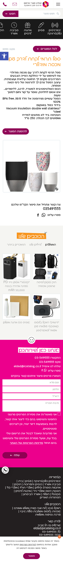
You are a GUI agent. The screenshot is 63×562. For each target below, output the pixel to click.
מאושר (31, 556)
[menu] (58, 4)
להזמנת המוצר (17, 131)
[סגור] (59, 537)
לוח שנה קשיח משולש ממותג (30, 508)
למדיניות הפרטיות (28, 544)
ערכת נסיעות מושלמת (48, 514)
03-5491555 (42, 358)
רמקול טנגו (54, 508)
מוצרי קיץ (12, 487)
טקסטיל (56, 494)
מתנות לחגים (23, 491)
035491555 (52, 209)
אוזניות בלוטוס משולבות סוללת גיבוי (40, 511)
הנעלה (46, 494)
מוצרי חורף (26, 487)
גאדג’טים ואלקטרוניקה (47, 481)
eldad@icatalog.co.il (27, 366)
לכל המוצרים (49, 49)
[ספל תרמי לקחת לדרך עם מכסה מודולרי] (38, 215)
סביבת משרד (52, 484)
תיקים (17, 484)
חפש (12, 14)
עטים (28, 481)
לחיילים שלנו (35, 244)
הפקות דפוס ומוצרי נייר (47, 491)
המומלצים (50, 244)
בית (20, 481)
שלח (17, 455)
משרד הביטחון (31, 494)
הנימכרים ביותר (16, 244)
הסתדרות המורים (50, 497)
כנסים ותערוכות (32, 484)
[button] (4, 56)
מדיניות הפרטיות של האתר (26, 443)
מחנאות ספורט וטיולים (48, 487)
